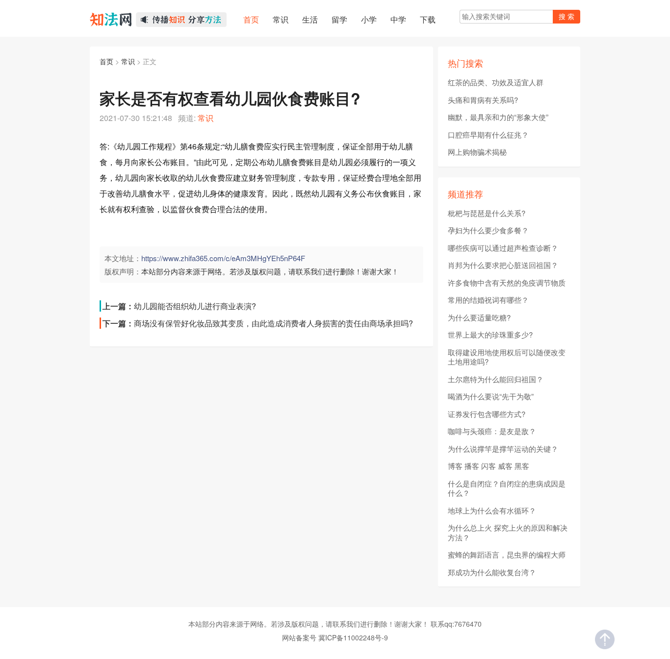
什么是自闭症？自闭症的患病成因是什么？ (507, 488)
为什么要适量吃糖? (479, 317)
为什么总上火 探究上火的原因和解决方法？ (507, 532)
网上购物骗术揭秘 (477, 152)
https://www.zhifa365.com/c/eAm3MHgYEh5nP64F (223, 258)
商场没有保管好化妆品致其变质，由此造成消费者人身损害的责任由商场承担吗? (273, 323)
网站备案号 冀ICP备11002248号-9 (335, 637)
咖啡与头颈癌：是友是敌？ (492, 431)
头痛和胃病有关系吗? (483, 100)
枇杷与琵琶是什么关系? (486, 213)
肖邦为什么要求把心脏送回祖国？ (503, 265)
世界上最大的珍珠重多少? (490, 335)
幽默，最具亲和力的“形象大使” (498, 117)
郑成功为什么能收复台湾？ (492, 572)
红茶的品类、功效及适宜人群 (495, 82)
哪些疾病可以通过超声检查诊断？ (503, 248)
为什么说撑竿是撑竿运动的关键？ (503, 449)
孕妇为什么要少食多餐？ (488, 230)
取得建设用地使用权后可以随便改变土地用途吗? (507, 356)
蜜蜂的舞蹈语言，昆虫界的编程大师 (507, 555)
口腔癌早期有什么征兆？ (488, 135)
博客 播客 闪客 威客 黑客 (488, 466)
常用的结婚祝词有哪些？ (488, 300)
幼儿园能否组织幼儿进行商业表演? (195, 306)
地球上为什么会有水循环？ (492, 510)
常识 (128, 61)
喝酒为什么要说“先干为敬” (491, 396)
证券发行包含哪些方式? (486, 414)
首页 (106, 61)
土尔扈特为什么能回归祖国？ (495, 379)
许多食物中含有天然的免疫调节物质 (507, 283)
